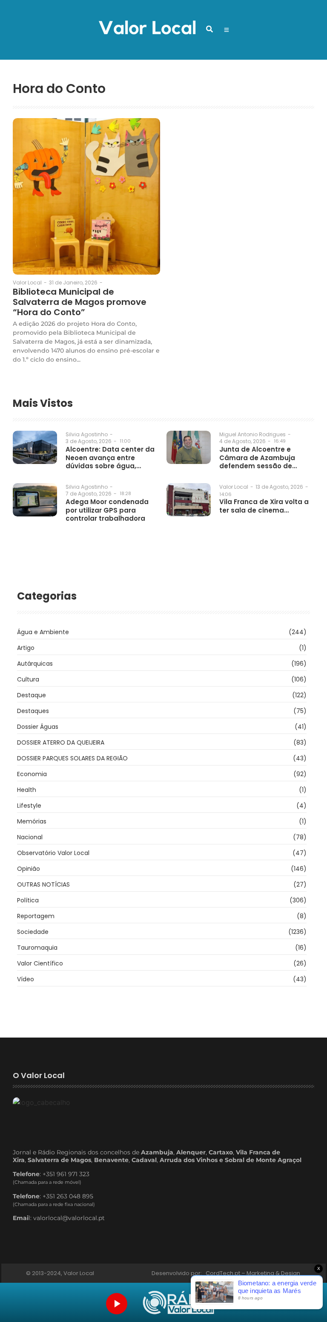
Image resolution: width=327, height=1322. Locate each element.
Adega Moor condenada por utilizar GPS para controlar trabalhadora (107, 510)
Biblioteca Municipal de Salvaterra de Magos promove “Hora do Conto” (79, 302)
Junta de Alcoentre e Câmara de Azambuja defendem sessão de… (258, 457)
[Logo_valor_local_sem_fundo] (147, 28)
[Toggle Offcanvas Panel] (226, 30)
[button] (209, 29)
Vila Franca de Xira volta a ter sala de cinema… (264, 506)
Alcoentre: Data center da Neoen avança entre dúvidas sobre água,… (110, 457)
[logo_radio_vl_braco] (178, 1302)
